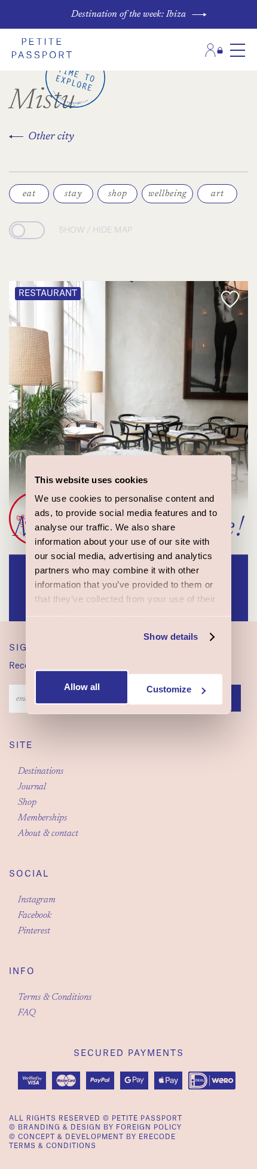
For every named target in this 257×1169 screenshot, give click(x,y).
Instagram (37, 900)
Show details (170, 636)
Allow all (82, 687)
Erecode (157, 1137)
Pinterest (34, 931)
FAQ (27, 1013)
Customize (168, 689)
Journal (32, 787)
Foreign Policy (149, 1127)
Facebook (34, 915)
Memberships (42, 818)
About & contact (48, 833)
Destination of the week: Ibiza (128, 14)
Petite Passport (147, 1118)
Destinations (40, 771)
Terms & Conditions (54, 997)
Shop (27, 802)
